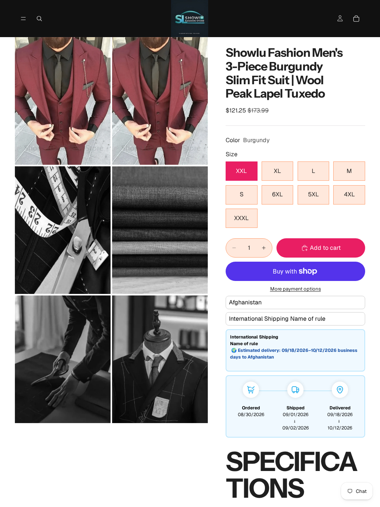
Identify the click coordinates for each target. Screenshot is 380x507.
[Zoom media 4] (160, 230)
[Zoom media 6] (160, 359)
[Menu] (23, 18)
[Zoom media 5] (63, 359)
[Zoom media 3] (63, 230)
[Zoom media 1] (63, 101)
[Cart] (356, 18)
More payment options (295, 289)
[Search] (39, 18)
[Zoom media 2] (160, 101)
